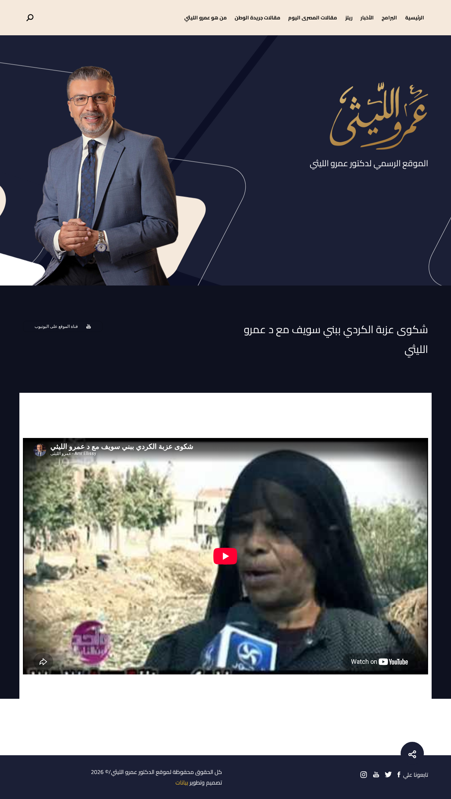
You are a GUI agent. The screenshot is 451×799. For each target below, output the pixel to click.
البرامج (389, 17)
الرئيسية (414, 17)
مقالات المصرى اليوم (312, 17)
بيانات (181, 782)
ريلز (349, 17)
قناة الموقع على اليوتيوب (56, 326)
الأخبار (367, 17)
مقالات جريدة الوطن (257, 17)
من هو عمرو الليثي (205, 17)
